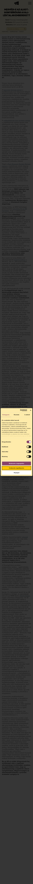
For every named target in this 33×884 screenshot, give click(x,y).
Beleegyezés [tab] (5, 414)
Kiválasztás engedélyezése (16, 468)
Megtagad (16, 472)
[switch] (29, 446)
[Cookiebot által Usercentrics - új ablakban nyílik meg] (20, 410)
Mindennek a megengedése (16, 463)
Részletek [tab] (16, 414)
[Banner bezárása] (30, 410)
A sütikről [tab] (27, 414)
